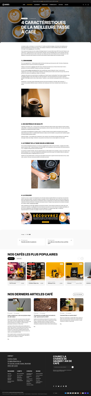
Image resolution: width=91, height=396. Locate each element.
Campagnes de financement (29, 374)
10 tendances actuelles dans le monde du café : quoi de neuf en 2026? (44, 316)
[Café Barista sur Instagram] (56, 386)
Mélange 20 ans (51, 283)
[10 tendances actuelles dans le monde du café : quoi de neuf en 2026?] (45, 304)
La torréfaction (29, 378)
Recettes (37, 376)
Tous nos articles (39, 373)
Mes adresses (20, 375)
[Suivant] (82, 258)
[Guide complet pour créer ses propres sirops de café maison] (19, 304)
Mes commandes (20, 373)
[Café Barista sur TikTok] (61, 386)
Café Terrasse (12, 283)
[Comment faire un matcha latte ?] (71, 304)
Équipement (38, 378)
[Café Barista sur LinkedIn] (66, 386)
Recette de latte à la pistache (28, 242)
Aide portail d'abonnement (20, 380)
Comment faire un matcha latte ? (68, 315)
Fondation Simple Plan (34, 283)
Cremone (69, 283)
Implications (29, 383)
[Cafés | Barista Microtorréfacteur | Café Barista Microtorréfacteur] (45, 218)
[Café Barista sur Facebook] (53, 386)
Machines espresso (9, 379)
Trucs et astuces (24, 18)
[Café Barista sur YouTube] (58, 386)
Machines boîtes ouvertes (11, 382)
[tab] (11, 258)
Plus (34, 326)
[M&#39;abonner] (73, 367)
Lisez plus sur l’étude (34, 203)
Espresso (9, 373)
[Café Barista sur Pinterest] (63, 386)
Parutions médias (30, 384)
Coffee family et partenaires (39, 382)
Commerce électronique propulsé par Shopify (16, 392)
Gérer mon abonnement (19, 377)
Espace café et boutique (29, 381)
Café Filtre (10, 375)
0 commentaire (17, 313)
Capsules (9, 376)
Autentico (88, 283)
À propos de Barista (29, 377)
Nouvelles (38, 380)
